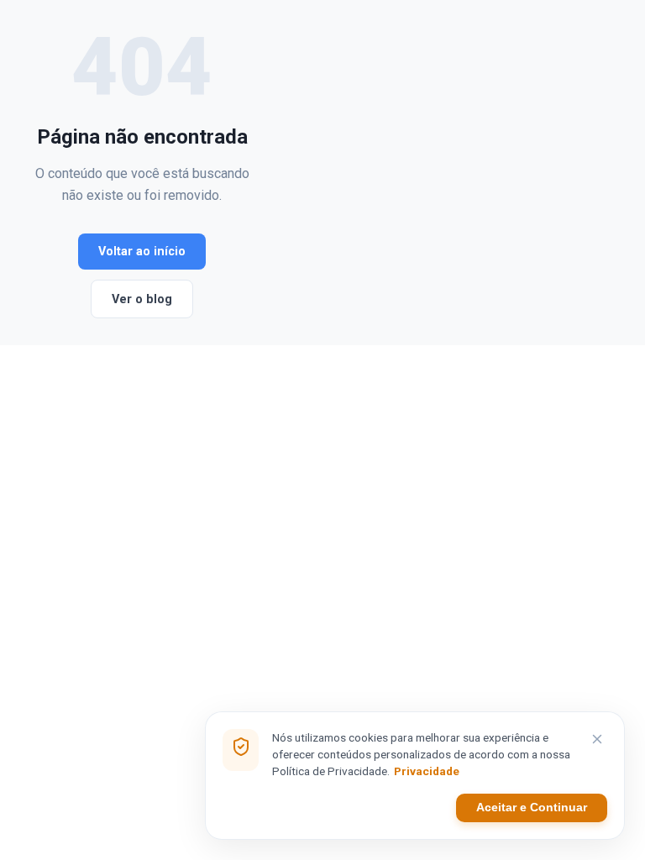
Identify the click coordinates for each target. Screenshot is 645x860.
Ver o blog (142, 299)
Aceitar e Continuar (531, 807)
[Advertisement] (437, 173)
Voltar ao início (142, 251)
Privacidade (426, 771)
